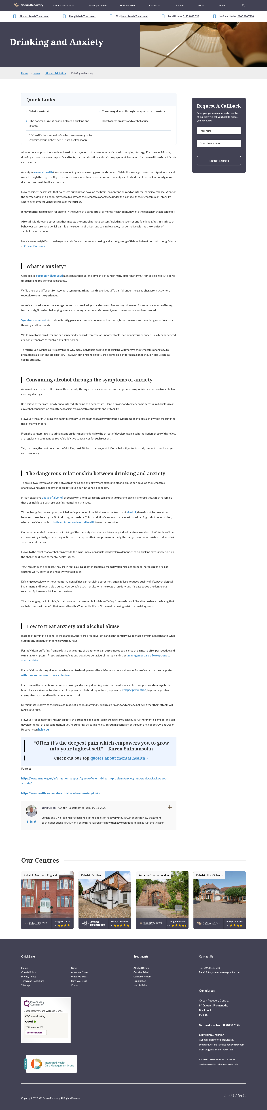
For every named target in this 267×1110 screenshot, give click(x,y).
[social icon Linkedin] (240, 1096)
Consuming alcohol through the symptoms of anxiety (133, 111)
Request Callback (219, 160)
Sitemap (25, 985)
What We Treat (79, 976)
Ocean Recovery (34, 246)
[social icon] (244, 1096)
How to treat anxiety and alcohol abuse (125, 121)
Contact (222, 5)
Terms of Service (226, 1064)
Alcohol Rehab (141, 967)
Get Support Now (97, 5)
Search (243, 3)
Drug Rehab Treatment (82, 16)
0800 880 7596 (245, 16)
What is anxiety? (39, 111)
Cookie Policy (28, 972)
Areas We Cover (79, 972)
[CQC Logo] (34, 1006)
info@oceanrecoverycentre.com (223, 972)
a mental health (43, 172)
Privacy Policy (28, 976)
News (37, 73)
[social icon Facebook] (224, 1096)
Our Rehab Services (63, 5)
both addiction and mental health (74, 522)
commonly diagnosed (49, 275)
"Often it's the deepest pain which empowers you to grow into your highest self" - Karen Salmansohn (60, 137)
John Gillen (49, 807)
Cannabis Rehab (142, 976)
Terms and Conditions (32, 980)
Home (24, 73)
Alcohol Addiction (55, 73)
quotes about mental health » (119, 758)
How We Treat (128, 5)
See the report (34, 1032)
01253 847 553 (191, 16)
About (200, 5)
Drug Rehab (140, 980)
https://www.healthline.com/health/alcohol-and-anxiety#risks (60, 793)
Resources (154, 5)
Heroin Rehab (141, 985)
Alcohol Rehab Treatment (34, 16)
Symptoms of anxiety (34, 320)
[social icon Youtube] (229, 1096)
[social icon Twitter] (235, 1096)
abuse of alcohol (52, 497)
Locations (179, 5)
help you (43, 729)
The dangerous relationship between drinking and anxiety (59, 123)
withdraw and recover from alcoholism (45, 675)
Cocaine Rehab (141, 972)
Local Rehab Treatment (134, 16)
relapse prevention (134, 690)
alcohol (131, 512)
